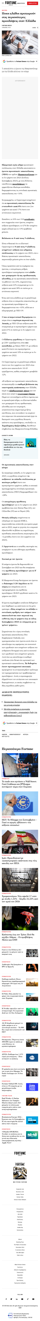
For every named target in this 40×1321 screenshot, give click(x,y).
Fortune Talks (20, 1197)
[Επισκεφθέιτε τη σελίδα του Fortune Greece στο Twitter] (11, 1299)
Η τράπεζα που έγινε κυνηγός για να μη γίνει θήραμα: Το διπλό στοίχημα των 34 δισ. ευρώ (13, 1072)
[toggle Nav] (3, 3)
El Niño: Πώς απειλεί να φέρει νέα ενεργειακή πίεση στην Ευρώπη (12, 996)
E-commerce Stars (20, 1250)
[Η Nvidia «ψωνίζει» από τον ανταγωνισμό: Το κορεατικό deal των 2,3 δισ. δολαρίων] (32, 1012)
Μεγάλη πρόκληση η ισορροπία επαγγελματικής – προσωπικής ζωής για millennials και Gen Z (20, 712)
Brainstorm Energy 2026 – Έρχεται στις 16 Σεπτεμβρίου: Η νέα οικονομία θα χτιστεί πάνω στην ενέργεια (13, 1120)
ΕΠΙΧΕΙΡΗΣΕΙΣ (6, 962)
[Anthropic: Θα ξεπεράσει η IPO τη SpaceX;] (32, 968)
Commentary (20, 1230)
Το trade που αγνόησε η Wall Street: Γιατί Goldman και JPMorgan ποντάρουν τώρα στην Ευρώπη (19, 784)
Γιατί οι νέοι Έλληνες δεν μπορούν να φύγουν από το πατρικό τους (12, 952)
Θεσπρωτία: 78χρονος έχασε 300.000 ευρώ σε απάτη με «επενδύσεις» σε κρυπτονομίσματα (13, 1042)
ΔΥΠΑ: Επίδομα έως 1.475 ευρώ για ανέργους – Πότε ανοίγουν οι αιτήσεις (12, 1056)
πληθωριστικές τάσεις (19, 390)
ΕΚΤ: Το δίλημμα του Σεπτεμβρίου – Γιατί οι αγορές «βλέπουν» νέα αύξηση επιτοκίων (19, 822)
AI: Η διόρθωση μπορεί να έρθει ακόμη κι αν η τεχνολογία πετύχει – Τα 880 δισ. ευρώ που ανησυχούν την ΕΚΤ (13, 1027)
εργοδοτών (29, 219)
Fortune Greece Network (20, 1199)
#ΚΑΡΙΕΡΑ (4, 734)
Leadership (20, 1227)
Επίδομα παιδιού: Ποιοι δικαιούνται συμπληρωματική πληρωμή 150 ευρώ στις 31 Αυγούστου (13, 982)
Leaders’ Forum (20, 1194)
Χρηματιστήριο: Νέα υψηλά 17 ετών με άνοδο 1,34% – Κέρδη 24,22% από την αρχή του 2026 (20, 899)
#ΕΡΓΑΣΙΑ (25, 734)
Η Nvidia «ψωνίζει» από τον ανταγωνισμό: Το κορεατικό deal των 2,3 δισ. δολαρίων (13, 1010)
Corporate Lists (20, 1189)
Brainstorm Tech (20, 1247)
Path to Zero (20, 1255)
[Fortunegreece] (10, 5)
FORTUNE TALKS (7, 1096)
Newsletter (20, 1275)
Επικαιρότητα (20, 1209)
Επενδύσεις (20, 1219)
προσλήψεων (18, 184)
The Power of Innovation (20, 1244)
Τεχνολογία (20, 1217)
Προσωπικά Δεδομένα (20, 1283)
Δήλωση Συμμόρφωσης (20, 1270)
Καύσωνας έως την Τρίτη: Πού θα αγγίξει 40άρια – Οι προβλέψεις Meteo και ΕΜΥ (18, 937)
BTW (20, 1307)
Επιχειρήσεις (20, 1211)
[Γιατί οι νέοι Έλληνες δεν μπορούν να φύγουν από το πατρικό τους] (32, 953)
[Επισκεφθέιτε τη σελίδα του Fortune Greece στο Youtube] (22, 1299)
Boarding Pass (20, 1242)
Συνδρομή (20, 1277)
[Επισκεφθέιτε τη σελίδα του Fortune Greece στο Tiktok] (27, 1299)
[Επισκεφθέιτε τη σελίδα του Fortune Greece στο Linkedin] (16, 1299)
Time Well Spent (20, 1252)
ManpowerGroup (26, 174)
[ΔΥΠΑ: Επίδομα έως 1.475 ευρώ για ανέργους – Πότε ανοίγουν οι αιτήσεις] (32, 1058)
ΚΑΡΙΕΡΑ (4, 10)
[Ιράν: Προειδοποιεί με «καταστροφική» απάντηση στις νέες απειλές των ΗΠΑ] (20, 842)
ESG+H (20, 1239)
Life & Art (20, 1214)
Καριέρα (20, 1225)
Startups (20, 1222)
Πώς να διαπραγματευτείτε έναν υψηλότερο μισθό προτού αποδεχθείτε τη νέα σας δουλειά (14, 444)
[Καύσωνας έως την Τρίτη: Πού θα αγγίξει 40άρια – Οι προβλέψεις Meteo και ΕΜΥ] (20, 918)
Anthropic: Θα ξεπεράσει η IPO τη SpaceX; (12, 965)
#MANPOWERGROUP (15, 734)
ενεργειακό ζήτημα (26, 394)
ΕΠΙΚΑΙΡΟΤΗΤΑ (6, 817)
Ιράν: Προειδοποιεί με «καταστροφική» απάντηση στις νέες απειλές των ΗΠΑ (19, 861)
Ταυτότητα (20, 1267)
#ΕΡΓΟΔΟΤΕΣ (5, 736)
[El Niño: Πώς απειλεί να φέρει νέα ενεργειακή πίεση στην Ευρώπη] (32, 997)
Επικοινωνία (20, 1272)
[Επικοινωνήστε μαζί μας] (33, 1299)
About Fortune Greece (20, 1264)
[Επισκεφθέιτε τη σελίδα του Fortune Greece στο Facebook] (6, 1299)
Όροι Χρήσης (20, 1280)
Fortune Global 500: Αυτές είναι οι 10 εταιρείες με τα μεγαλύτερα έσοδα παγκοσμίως (12, 1087)
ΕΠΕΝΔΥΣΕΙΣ (5, 778)
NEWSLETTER (33, 3)
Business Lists (20, 1192)
